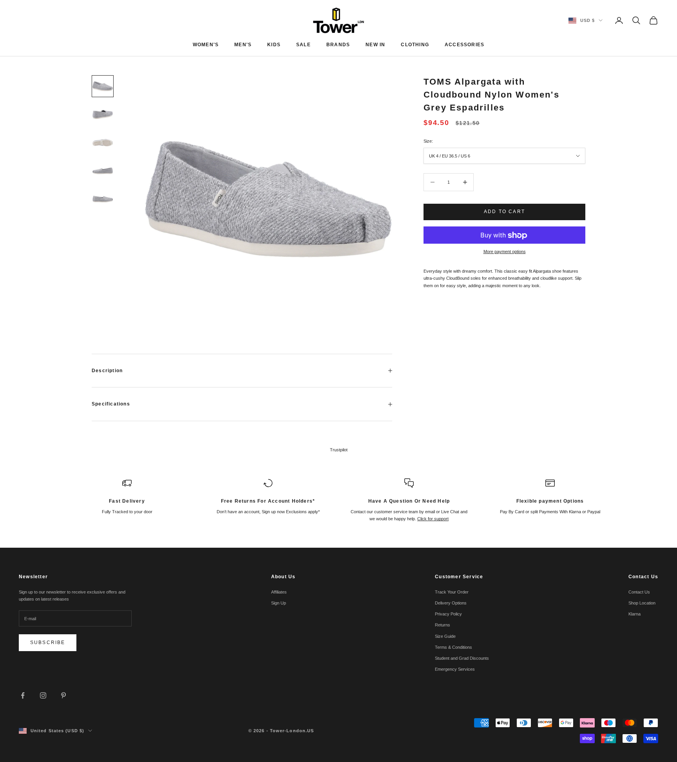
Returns (442, 625)
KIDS (274, 44)
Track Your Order (452, 592)
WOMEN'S (206, 44)
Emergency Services (455, 669)
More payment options (504, 252)
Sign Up (278, 603)
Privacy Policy (448, 614)
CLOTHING (415, 44)
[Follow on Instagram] (43, 695)
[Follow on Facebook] (23, 695)
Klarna (634, 614)
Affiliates (279, 592)
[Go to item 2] (103, 114)
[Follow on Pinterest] (63, 695)
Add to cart (504, 211)
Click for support (433, 518)
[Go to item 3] (103, 143)
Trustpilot (339, 449)
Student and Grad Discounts (462, 658)
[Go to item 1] (103, 86)
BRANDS (338, 44)
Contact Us (639, 592)
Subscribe (47, 642)
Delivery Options (451, 603)
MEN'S (243, 44)
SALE (303, 44)
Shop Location (641, 603)
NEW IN (375, 44)
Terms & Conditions (453, 647)
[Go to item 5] (103, 199)
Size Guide (445, 636)
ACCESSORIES (464, 44)
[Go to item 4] (103, 171)
